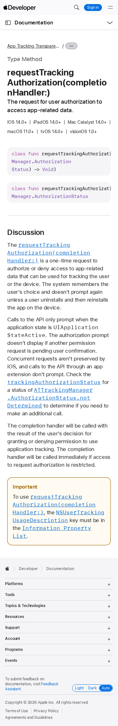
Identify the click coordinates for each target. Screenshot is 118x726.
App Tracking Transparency (34, 46)
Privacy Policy (46, 711)
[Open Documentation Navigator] (8, 22)
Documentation (33, 22)
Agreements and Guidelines (29, 717)
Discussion (25, 232)
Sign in (93, 7)
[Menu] (110, 7)
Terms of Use (16, 711)
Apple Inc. (46, 702)
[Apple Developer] (19, 7)
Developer (28, 569)
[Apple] (9, 568)
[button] (76, 7)
